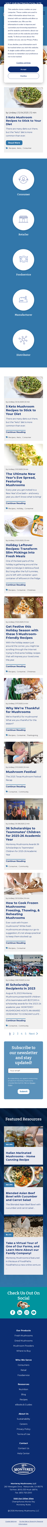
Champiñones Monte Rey (23, 1502)
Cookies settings (23, 63)
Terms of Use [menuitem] (23, 1434)
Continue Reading (16, 432)
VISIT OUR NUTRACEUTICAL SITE (23, 3)
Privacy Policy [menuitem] (23, 1429)
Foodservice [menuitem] (24, 1375)
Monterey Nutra (23, 1505)
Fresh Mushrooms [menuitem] (24, 1335)
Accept (23, 69)
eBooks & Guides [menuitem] (23, 1404)
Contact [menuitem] (23, 1443)
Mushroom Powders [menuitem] (23, 1346)
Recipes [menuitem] (23, 1399)
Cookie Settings (11, 1521)
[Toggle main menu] (43, 13)
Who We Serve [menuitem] (23, 1360)
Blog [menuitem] (23, 1394)
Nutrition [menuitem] (23, 1389)
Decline (23, 76)
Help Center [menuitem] (23, 1453)
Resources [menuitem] (23, 1384)
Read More (14, 143)
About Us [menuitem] (23, 1414)
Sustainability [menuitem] (23, 1419)
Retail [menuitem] (23, 1370)
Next (32, 1033)
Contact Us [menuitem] (23, 1448)
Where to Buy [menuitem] (23, 1351)
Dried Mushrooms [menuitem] (23, 1341)
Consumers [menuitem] (23, 1365)
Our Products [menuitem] (23, 1330)
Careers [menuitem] (23, 1424)
